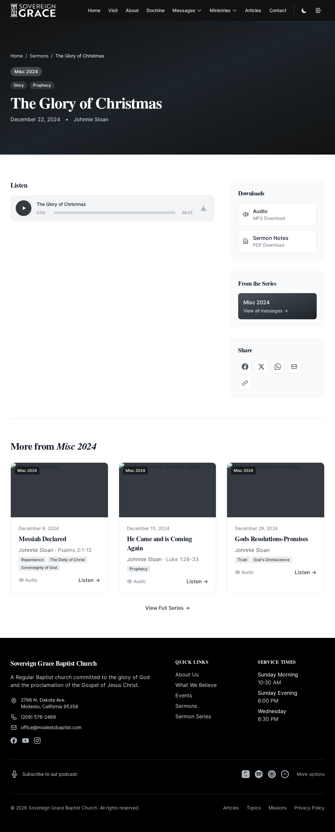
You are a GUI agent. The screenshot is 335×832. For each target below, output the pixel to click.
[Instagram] (37, 740)
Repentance (32, 559)
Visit (113, 10)
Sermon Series (193, 716)
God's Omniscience (272, 559)
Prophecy (42, 85)
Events (183, 695)
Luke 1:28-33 (182, 559)
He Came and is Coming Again (159, 543)
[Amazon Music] (285, 774)
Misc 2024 (26, 71)
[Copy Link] (245, 383)
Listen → (89, 580)
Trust (242, 559)
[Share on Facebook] (245, 367)
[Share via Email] (294, 367)
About (132, 10)
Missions (278, 807)
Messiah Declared (42, 538)
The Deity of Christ (67, 559)
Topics (254, 807)
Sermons (39, 55)
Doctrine (156, 10)
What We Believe (196, 685)
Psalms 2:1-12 (75, 550)
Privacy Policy (309, 807)
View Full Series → (167, 608)
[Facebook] (13, 740)
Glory (19, 85)
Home (94, 10)
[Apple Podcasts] (246, 774)
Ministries (220, 10)
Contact (277, 10)
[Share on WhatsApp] (278, 367)
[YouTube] (25, 740)
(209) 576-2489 (38, 717)
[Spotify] (259, 774)
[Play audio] (23, 208)
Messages (183, 10)
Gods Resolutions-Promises (271, 538)
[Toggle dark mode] (304, 10)
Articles (253, 10)
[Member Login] (319, 10)
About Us (187, 674)
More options (311, 774)
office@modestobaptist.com (51, 727)
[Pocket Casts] (272, 774)
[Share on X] (261, 367)
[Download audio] (203, 208)
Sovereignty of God (39, 567)
